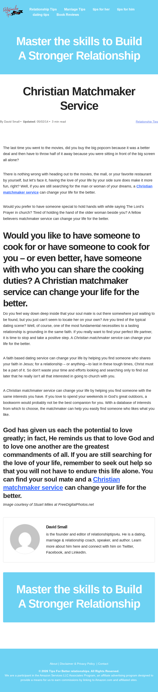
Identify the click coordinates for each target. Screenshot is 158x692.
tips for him (126, 9)
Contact (103, 663)
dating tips (41, 14)
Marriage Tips (74, 9)
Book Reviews (68, 14)
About (53, 663)
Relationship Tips (43, 9)
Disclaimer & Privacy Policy (78, 663)
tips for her (101, 9)
